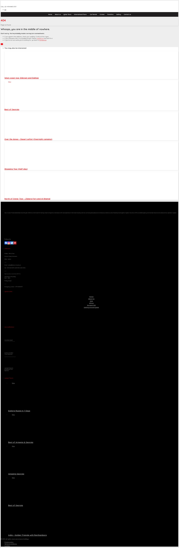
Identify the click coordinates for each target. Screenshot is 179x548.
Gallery (118, 14)
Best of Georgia (11, 109)
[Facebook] (5, 242)
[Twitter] (11, 242)
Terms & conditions (10, 544)
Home (50, 14)
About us (58, 14)
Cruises (102, 14)
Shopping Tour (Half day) (16, 169)
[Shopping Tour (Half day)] (91, 154)
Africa (91, 303)
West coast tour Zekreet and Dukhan (21, 78)
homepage (42, 40)
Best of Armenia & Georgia (20, 442)
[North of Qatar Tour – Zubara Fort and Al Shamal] (91, 184)
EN (5, 10)
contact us (40, 38)
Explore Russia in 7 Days (19, 411)
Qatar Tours (67, 14)
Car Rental (93, 14)
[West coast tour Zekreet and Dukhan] (91, 63)
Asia (91, 301)
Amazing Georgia (16, 474)
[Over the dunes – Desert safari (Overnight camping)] (91, 124)
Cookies (7, 546)
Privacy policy (8, 542)
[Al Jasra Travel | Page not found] (12, 5)
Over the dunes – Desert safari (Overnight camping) (28, 139)
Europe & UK (91, 305)
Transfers (110, 14)
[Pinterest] (14, 242)
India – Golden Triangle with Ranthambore (27, 535)
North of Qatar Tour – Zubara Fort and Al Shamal (27, 199)
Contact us (127, 14)
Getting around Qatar (91, 307)
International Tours (80, 14)
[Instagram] (8, 242)
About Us (91, 299)
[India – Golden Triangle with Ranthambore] (93, 520)
